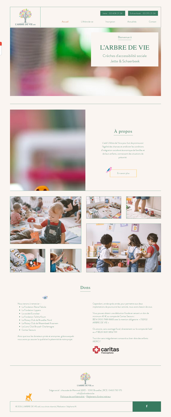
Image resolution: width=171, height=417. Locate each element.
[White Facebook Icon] (146, 406)
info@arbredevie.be (85, 393)
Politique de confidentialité (72, 396)
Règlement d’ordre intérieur (98, 396)
